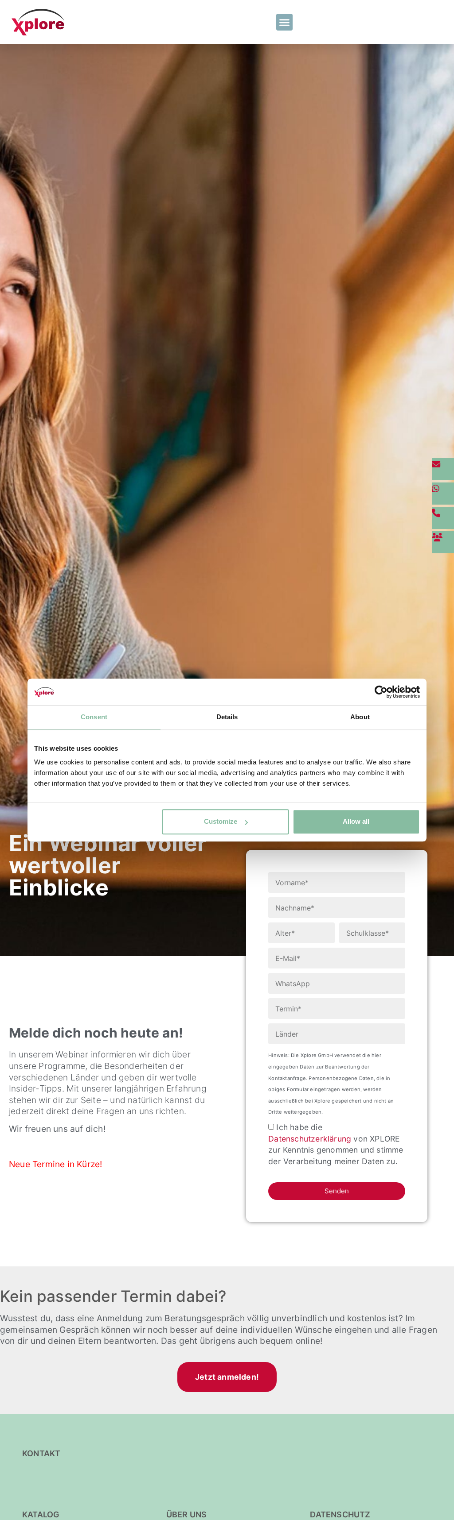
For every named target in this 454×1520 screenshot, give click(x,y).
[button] (284, 22)
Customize (220, 821)
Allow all (356, 821)
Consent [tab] (94, 717)
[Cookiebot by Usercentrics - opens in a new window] (381, 691)
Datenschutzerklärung (309, 1138)
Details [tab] (227, 717)
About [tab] (360, 717)
